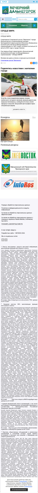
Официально (12, 25)
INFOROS (18, 233)
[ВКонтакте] (34, 63)
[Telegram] (36, 63)
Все (34, 117)
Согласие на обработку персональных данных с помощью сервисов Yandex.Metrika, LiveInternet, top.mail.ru (17, 219)
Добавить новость (19, 109)
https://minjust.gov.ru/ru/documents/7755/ (20, 300)
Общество (24, 25)
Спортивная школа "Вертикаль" (11, 60)
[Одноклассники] (31, 63)
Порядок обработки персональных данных (15, 205)
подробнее (23, 481)
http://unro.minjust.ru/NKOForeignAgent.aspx (24, 399)
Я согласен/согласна (19, 489)
